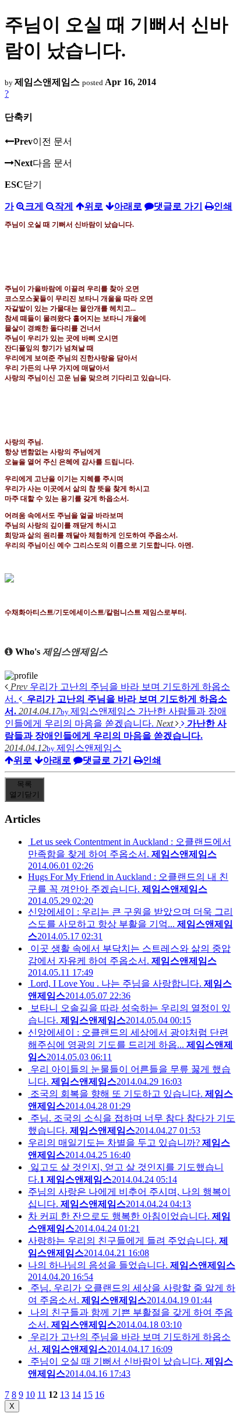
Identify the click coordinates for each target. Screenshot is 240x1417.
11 (41, 1395)
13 (64, 1395)
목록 (24, 789)
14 (76, 1395)
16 (99, 1395)
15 (88, 1395)
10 (30, 1395)
